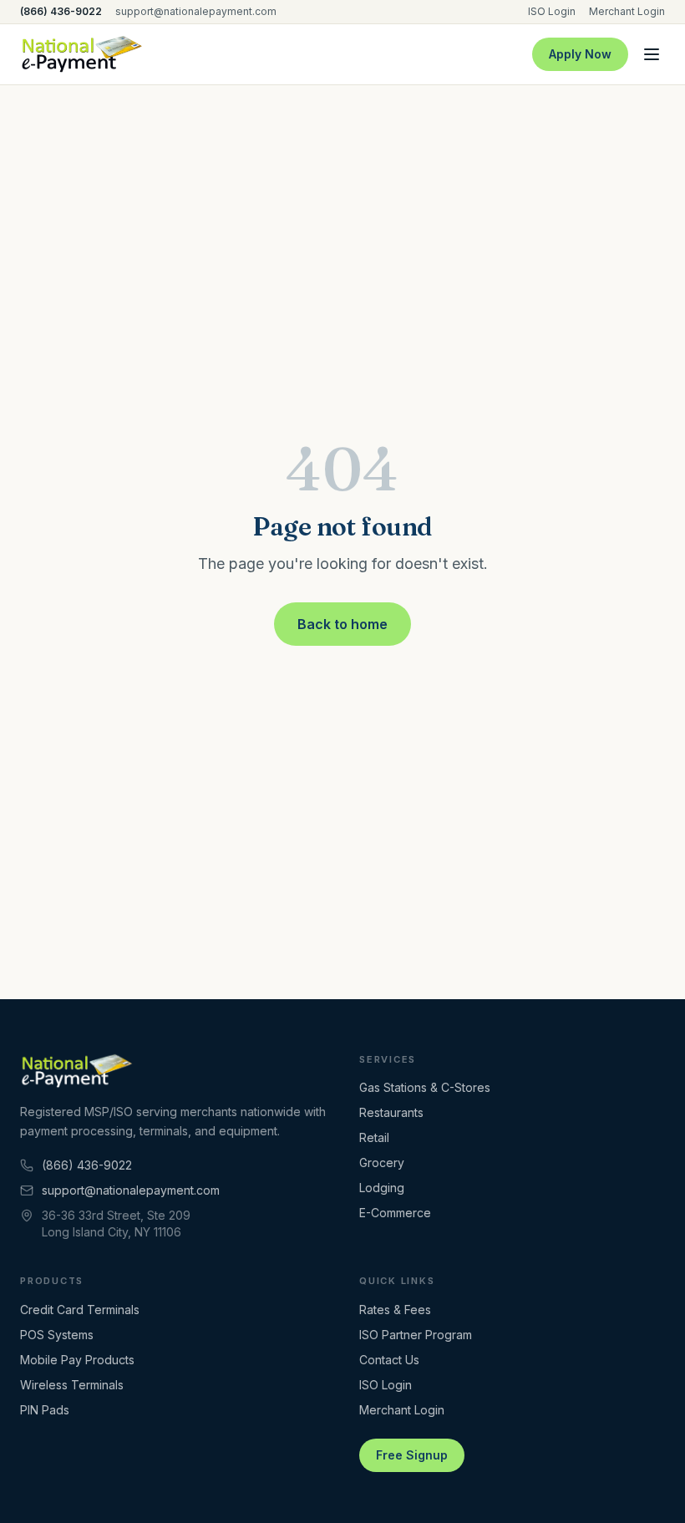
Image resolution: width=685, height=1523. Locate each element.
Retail (374, 1137)
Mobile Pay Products (77, 1360)
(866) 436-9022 (61, 11)
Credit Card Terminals (80, 1309)
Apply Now (580, 54)
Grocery (381, 1162)
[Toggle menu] (651, 54)
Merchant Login (627, 11)
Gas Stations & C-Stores (424, 1087)
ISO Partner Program (415, 1335)
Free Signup (412, 1455)
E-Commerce (395, 1213)
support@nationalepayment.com (196, 11)
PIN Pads (44, 1410)
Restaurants (391, 1112)
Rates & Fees (395, 1309)
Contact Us (389, 1360)
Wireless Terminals (72, 1385)
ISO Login (552, 11)
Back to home (342, 624)
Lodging (381, 1187)
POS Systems (57, 1335)
